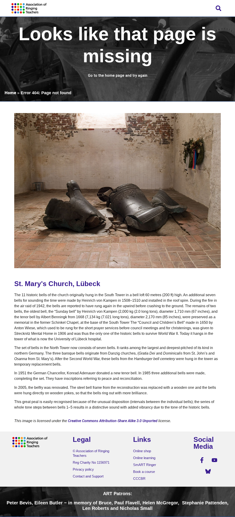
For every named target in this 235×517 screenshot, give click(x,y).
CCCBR (139, 478)
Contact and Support (88, 476)
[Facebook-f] (201, 460)
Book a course (144, 472)
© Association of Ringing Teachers (91, 453)
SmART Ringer (144, 465)
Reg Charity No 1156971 (91, 462)
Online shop (142, 451)
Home (10, 92)
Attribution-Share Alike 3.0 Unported (128, 421)
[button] (218, 8)
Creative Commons (83, 421)
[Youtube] (214, 460)
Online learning (144, 458)
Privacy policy (83, 469)
